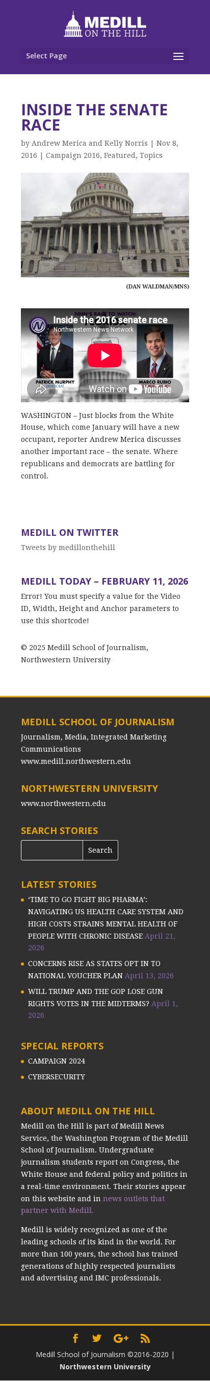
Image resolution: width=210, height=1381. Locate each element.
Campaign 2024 (56, 1061)
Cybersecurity (56, 1077)
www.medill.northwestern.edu (76, 761)
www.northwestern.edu (63, 803)
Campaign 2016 (73, 155)
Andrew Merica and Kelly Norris (90, 143)
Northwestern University (105, 1366)
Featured (120, 155)
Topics (151, 155)
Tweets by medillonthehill (68, 547)
